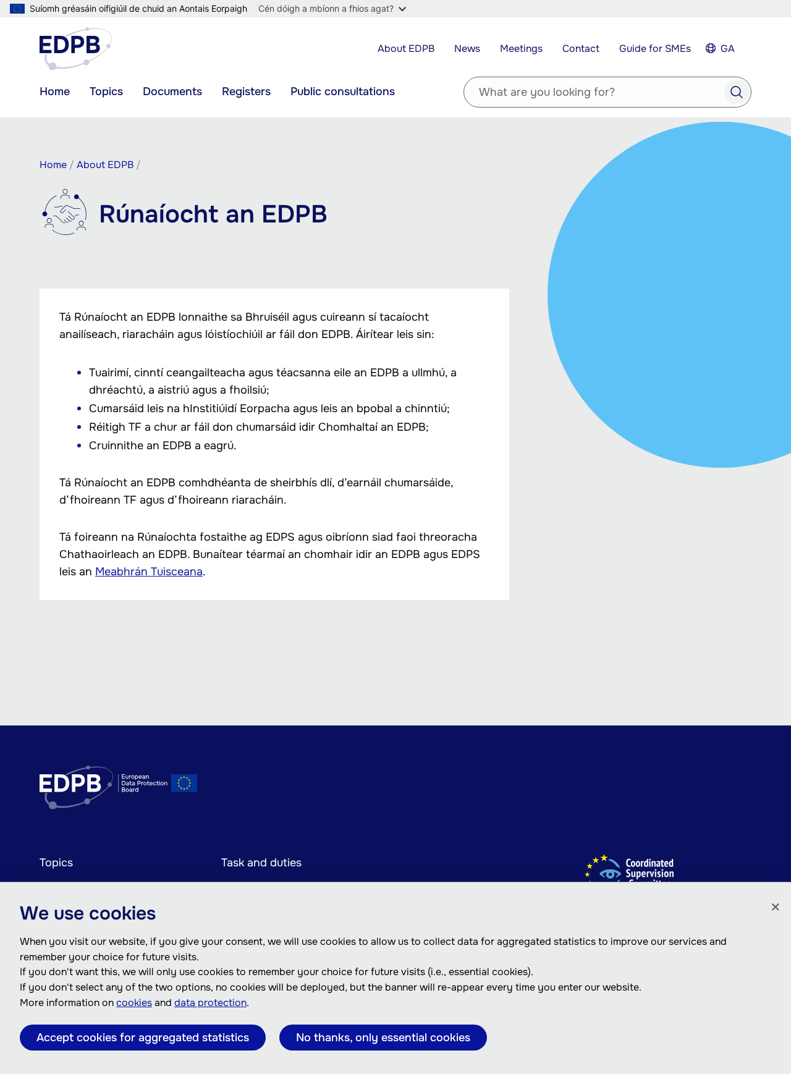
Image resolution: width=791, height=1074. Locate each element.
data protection (210, 1002)
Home (55, 91)
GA (728, 48)
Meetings (521, 48)
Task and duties (261, 862)
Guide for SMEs (655, 48)
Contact (580, 48)
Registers (246, 91)
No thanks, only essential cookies (383, 1037)
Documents (172, 91)
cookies (134, 1002)
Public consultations (342, 91)
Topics (106, 91)
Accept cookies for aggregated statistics (142, 1037)
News (467, 48)
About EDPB (406, 48)
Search (736, 92)
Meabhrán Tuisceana (149, 571)
